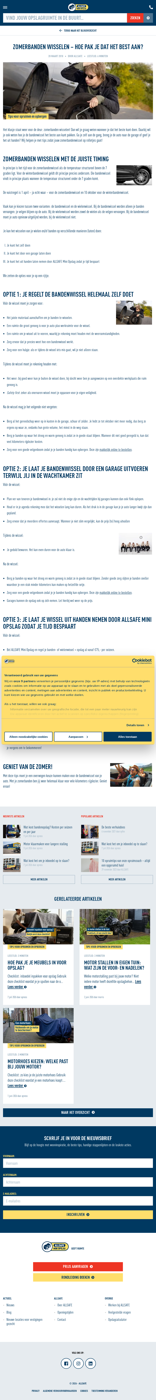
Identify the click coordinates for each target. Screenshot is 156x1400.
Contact (61, 1319)
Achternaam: (10, 1174)
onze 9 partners (25, 681)
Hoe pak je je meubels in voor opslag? (37, 965)
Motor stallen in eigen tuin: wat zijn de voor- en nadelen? (114, 965)
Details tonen (135, 725)
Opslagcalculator (117, 1319)
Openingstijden (65, 1312)
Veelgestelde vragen (119, 1312)
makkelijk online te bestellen (115, 449)
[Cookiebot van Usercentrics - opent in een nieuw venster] (135, 661)
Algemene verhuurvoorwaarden (60, 1390)
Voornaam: (9, 1156)
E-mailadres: (10, 1193)
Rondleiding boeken (75, 1277)
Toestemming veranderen (105, 1390)
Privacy (35, 1390)
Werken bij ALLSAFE (119, 1305)
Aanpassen (75, 736)
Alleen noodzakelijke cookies (28, 736)
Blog (8, 1312)
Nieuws (10, 1305)
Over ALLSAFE (64, 1305)
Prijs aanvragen (75, 1266)
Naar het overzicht (75, 1112)
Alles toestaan (127, 736)
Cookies (84, 1390)
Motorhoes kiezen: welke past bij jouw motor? (38, 1063)
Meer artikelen (39, 879)
